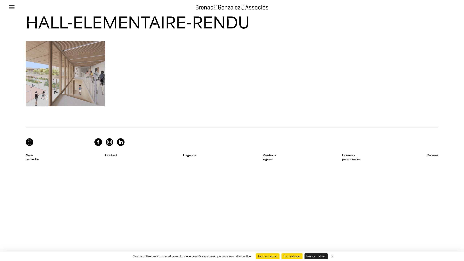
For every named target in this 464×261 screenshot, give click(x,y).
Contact (111, 155)
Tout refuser (292, 256)
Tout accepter (268, 256)
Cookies (432, 155)
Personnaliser (316, 256)
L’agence (189, 155)
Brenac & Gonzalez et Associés (226, 7)
